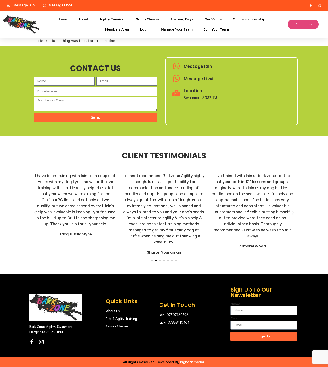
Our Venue (213, 19)
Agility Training (112, 19)
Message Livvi (198, 79)
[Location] (176, 93)
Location (193, 91)
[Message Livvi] (176, 78)
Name (235, 304)
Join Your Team (216, 29)
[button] (35, 212)
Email (234, 319)
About (83, 19)
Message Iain (198, 66)
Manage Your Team (177, 29)
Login (145, 29)
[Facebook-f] (31, 341)
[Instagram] (41, 341)
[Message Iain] (176, 66)
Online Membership (249, 19)
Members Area (117, 29)
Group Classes (147, 19)
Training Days (181, 19)
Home (62, 19)
